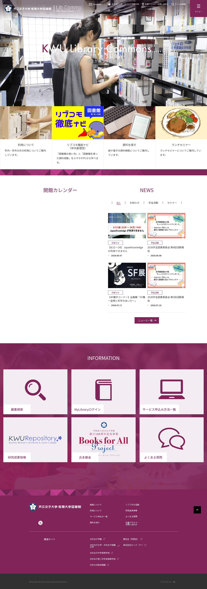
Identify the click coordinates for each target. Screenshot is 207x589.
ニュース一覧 (145, 320)
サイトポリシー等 (168, 582)
